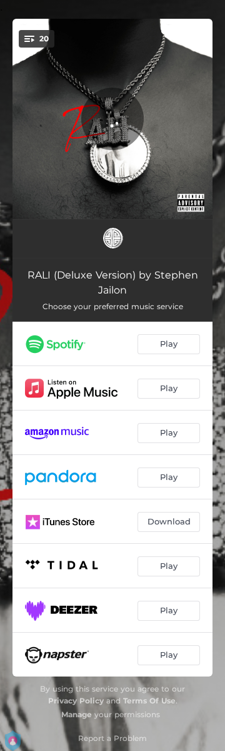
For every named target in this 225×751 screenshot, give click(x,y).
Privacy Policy (76, 700)
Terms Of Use (149, 700)
